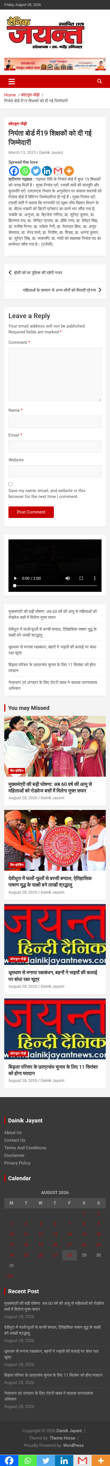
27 (55, 1255)
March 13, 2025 (22, 152)
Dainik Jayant (51, 152)
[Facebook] (14, 171)
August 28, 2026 (22, 798)
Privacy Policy (17, 1163)
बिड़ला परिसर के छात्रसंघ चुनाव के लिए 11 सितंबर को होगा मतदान (53, 1375)
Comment (19, 342)
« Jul (8, 1276)
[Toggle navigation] (11, 81)
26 (40, 1255)
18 (26, 1244)
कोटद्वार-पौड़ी (17, 123)
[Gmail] (58, 171)
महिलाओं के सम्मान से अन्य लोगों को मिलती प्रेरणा (59, 290)
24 (11, 1255)
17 (11, 1244)
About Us (13, 1132)
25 (26, 1255)
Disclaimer (14, 1155)
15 (84, 1234)
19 (40, 1244)
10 (11, 1234)
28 (69, 1255)
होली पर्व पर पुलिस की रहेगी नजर (38, 272)
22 (84, 1244)
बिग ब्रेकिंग (16, 771)
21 (69, 1244)
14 (69, 1234)
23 (98, 1244)
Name (15, 410)
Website (16, 459)
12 (40, 1234)
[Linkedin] (47, 171)
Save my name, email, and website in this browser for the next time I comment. (46, 493)
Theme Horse (62, 1438)
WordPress (73, 1445)
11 (26, 1234)
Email (15, 435)
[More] (69, 171)
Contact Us (14, 1140)
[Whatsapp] (25, 171)
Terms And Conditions (25, 1147)
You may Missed (28, 708)
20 (55, 1244)
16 (98, 1234)
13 (55, 1234)
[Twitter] (36, 171)
